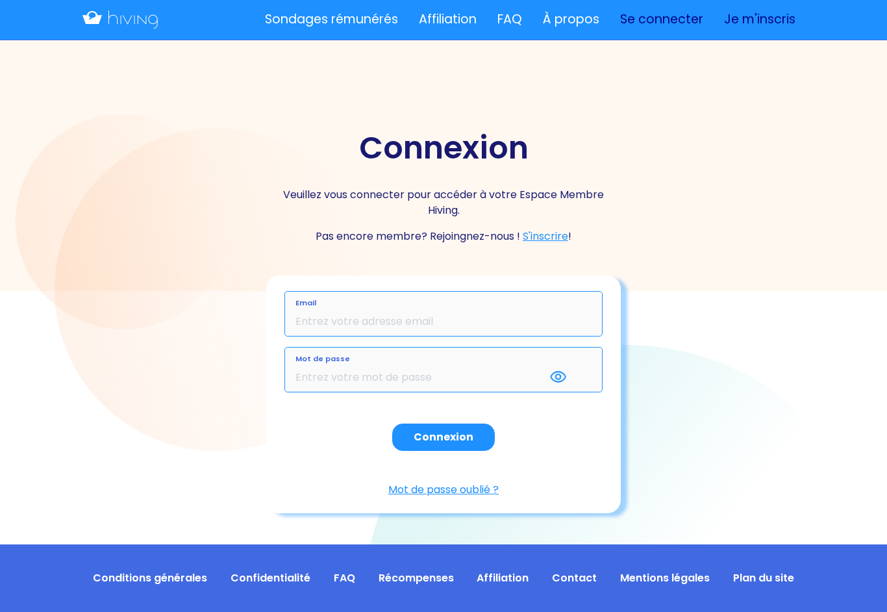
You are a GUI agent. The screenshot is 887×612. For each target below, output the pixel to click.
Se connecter (661, 19)
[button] (569, 377)
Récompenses (416, 577)
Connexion (443, 436)
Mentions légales (665, 577)
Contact (574, 577)
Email (305, 303)
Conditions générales (150, 577)
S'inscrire (545, 236)
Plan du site (763, 577)
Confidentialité (270, 577)
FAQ (509, 19)
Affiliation (448, 19)
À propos (571, 19)
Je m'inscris (759, 19)
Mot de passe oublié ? (443, 489)
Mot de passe (322, 358)
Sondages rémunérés (331, 19)
